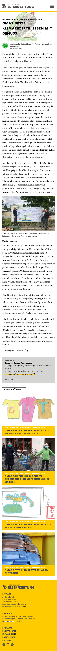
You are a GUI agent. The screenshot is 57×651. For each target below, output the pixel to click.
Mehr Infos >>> (11, 379)
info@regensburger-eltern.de (13, 604)
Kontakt (6, 640)
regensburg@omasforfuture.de (18, 374)
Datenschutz (9, 637)
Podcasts (7, 628)
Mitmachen (8, 634)
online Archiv (9, 621)
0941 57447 (12, 602)
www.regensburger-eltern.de (13, 606)
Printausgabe (9, 631)
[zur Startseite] (18, 5)
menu (52, 6)
